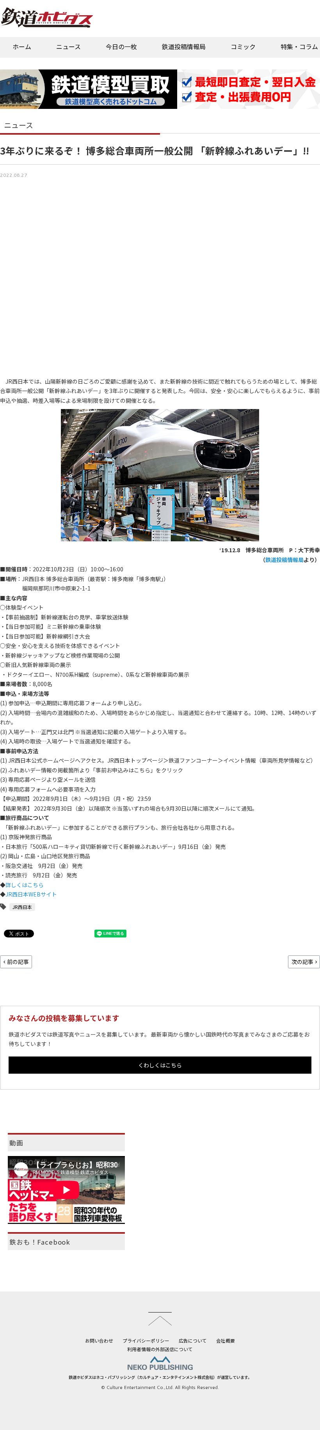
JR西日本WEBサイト (31, 894)
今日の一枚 (121, 46)
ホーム (21, 46)
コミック (243, 46)
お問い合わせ (99, 1340)
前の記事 (18, 962)
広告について (193, 1340)
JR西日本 (22, 907)
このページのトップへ (160, 1318)
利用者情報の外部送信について (160, 1349)
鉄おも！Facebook (39, 1242)
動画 (16, 1142)
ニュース (68, 46)
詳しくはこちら (24, 885)
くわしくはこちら (160, 1065)
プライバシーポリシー (146, 1340)
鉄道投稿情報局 (184, 46)
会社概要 (225, 1340)
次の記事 (302, 962)
